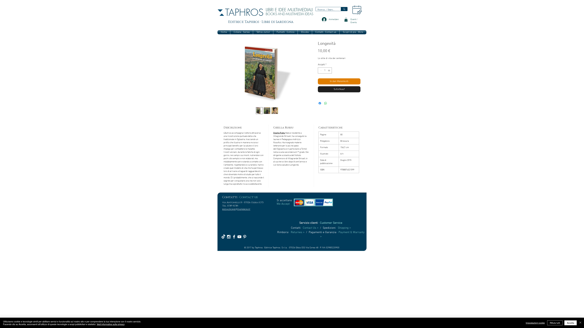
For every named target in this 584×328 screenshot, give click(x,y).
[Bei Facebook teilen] (320, 103)
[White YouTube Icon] (239, 236)
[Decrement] (320, 70)
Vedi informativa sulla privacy (111, 324)
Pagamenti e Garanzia (322, 232)
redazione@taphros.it (236, 209)
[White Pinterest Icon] (244, 236)
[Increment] (329, 70)
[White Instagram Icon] (228, 236)
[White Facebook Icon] (234, 236)
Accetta (570, 322)
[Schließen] (580, 323)
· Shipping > (343, 228)
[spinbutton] (325, 70)
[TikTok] (223, 236)
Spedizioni (329, 228)
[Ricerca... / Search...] (344, 9)
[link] (346, 20)
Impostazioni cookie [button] (535, 322)
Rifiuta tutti (555, 322)
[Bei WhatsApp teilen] (325, 103)
